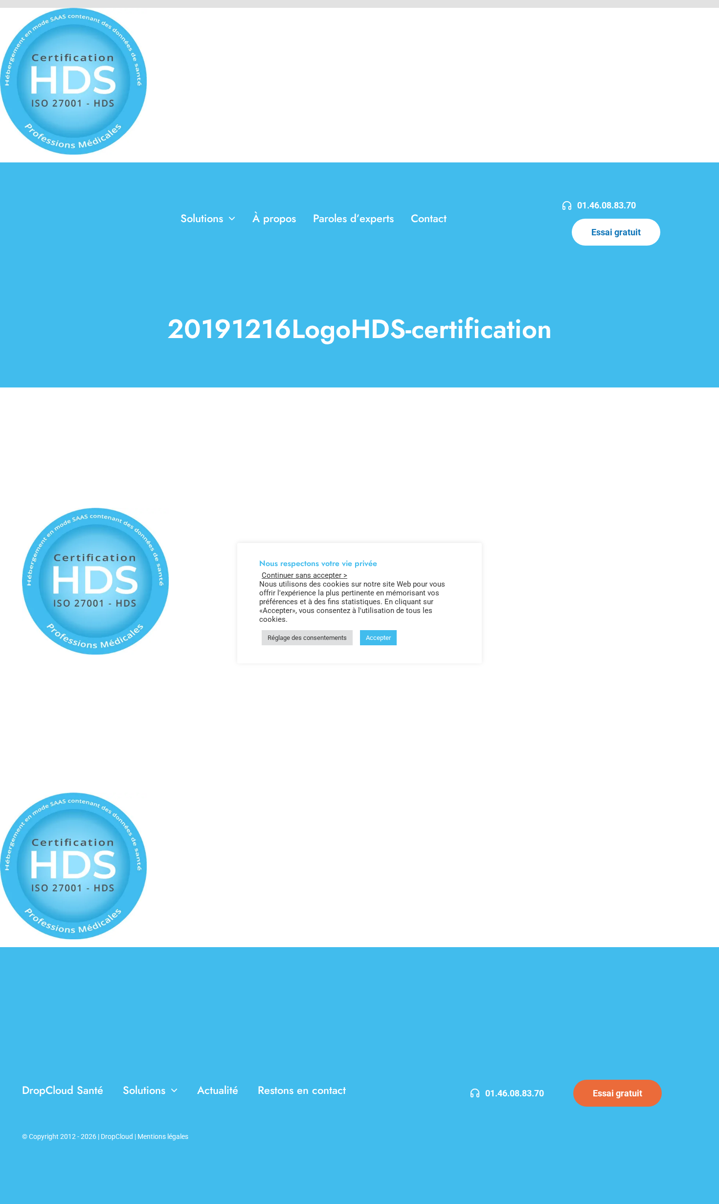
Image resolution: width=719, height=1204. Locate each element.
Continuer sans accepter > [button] (304, 575)
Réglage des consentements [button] (307, 637)
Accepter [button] (378, 637)
